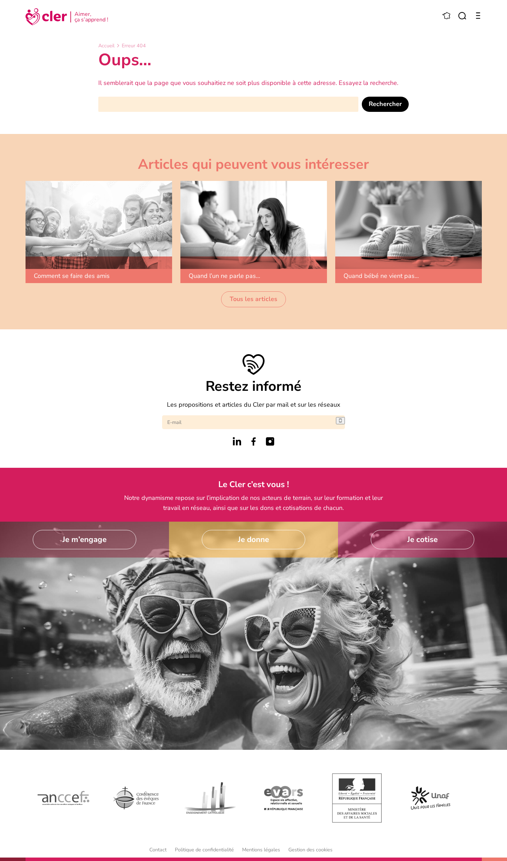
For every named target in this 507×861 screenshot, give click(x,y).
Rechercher (385, 104)
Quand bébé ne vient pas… (381, 276)
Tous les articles (253, 299)
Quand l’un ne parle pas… (224, 276)
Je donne (253, 539)
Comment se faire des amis (72, 276)
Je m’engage (84, 539)
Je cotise (422, 539)
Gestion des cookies (310, 849)
